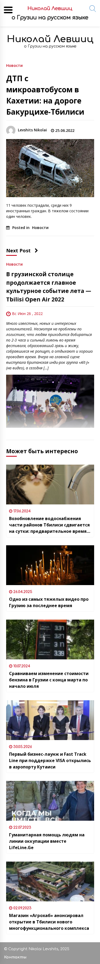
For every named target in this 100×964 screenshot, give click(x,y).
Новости (14, 65)
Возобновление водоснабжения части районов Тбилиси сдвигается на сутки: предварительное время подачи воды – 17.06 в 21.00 (49, 525)
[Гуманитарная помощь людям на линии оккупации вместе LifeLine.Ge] (50, 801)
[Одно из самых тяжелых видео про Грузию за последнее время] (50, 565)
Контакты (15, 957)
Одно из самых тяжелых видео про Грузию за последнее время (49, 602)
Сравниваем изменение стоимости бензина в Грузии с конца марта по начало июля (49, 680)
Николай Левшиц (50, 39)
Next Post (18, 250)
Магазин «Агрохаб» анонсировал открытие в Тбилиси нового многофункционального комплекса (49, 922)
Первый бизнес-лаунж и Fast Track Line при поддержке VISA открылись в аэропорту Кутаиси (50, 760)
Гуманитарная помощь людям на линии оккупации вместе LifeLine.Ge (47, 841)
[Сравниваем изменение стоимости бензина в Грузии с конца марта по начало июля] (50, 639)
